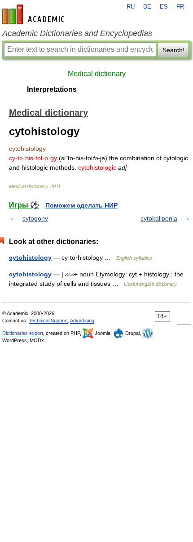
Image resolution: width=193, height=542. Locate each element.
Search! (173, 50)
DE (147, 7)
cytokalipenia (158, 218)
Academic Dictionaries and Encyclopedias (77, 33)
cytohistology (30, 257)
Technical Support (48, 320)
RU (131, 7)
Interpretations (52, 89)
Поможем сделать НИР (81, 205)
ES (164, 7)
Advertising (82, 320)
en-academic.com (34, 14)
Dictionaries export (22, 333)
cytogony (35, 218)
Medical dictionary (97, 73)
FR (180, 7)
